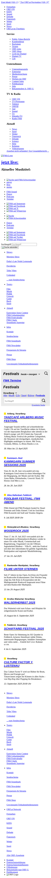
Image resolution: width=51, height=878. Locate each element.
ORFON (11, 9)
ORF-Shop (16, 51)
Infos (9, 327)
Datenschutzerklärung (16, 862)
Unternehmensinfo (20, 69)
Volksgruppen (18, 148)
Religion (15, 146)
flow (8, 185)
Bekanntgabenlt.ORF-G (23, 89)
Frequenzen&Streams (16, 350)
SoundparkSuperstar (15, 322)
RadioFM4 (17, 118)
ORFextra (16, 49)
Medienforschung (19, 74)
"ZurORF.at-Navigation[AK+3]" (34, 2)
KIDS (9, 12)
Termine (10, 199)
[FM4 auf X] (12, 208)
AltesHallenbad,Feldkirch (19, 495)
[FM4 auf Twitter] (15, 237)
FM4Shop (11, 359)
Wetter (9, 21)
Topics (9, 284)
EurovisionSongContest (17, 313)
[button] (21, 180)
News (9, 26)
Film (8, 289)
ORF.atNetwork (14, 809)
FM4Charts (12, 320)
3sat (13, 109)
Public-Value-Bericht (21, 39)
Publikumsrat (17, 84)
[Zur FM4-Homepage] (7, 155)
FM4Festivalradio (14, 317)
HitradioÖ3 (17, 116)
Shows (9, 252)
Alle (5, 395)
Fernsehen (11, 7)
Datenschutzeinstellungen (17, 865)
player (9, 182)
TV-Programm (18, 101)
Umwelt (10, 296)
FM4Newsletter (14, 345)
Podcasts (10, 196)
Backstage (16, 44)
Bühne (31, 395)
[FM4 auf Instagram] (16, 203)
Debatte (10, 16)
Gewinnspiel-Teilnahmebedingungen (22, 364)
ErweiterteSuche (38, 405)
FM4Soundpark (14, 341)
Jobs (14, 86)
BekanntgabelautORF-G (18, 870)
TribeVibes (11, 270)
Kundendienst (18, 41)
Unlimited (11, 275)
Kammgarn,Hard (14, 458)
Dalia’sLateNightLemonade (19, 261)
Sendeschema (12, 336)
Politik (9, 294)
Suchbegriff (6, 244)
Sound (9, 14)
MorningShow (13, 257)
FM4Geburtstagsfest (15, 315)
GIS (14, 58)
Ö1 (13, 114)
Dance (9, 194)
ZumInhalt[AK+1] (9, 2)
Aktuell (10, 308)
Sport (9, 24)
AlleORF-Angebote (15, 855)
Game (9, 299)
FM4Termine (12, 380)
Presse (14, 76)
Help (14, 144)
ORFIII (15, 106)
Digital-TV (16, 56)
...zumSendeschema (16, 280)
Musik (9, 291)
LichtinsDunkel (19, 54)
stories (9, 187)
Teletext (15, 104)
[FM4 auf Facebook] (16, 206)
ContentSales (18, 81)
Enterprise (16, 71)
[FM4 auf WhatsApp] (16, 211)
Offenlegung (12, 867)
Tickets (15, 46)
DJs (18, 395)
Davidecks (11, 266)
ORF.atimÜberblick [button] (16, 29)
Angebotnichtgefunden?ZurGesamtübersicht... (28, 151)
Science (15, 141)
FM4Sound (12, 192)
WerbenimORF (19, 79)
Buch (9, 301)
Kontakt (10, 332)
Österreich (11, 19)
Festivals (40, 395)
